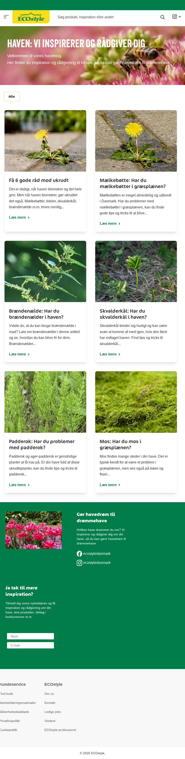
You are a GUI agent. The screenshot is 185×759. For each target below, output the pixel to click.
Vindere (50, 721)
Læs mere (18, 217)
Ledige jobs (52, 712)
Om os (49, 693)
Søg (162, 17)
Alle (12, 96)
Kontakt (49, 703)
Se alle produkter (6, 17)
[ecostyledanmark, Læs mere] (176, 17)
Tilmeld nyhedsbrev (30, 655)
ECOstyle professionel (60, 730)
